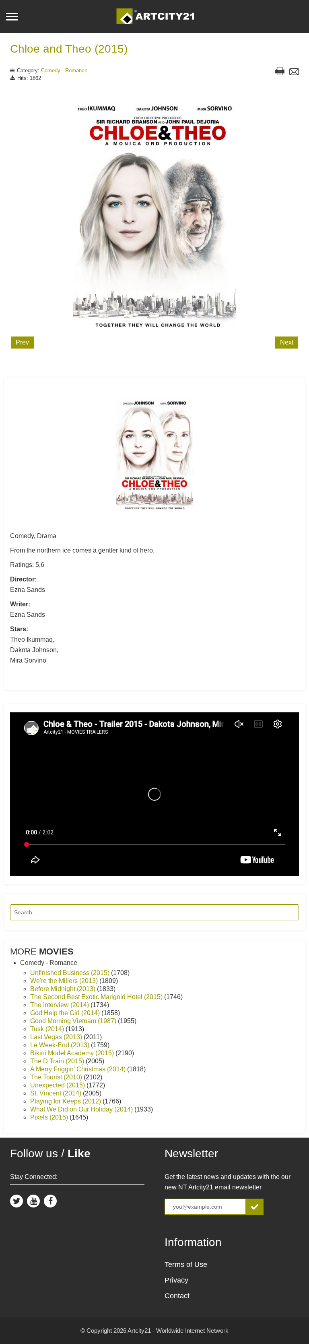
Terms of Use (186, 1264)
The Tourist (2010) (57, 1077)
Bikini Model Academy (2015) (72, 1053)
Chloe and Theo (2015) (69, 49)
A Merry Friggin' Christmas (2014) (78, 1069)
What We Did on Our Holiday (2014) (82, 1109)
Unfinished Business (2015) (70, 972)
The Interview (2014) (60, 1004)
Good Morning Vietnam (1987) (74, 1021)
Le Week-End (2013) (60, 1045)
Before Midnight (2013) (63, 988)
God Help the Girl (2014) (65, 1013)
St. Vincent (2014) (56, 1093)
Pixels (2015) (50, 1117)
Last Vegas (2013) (57, 1037)
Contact (177, 1296)
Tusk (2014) (48, 1029)
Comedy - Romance (64, 70)
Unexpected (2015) (58, 1085)
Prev (22, 342)
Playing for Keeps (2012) (66, 1101)
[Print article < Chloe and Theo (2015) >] (279, 72)
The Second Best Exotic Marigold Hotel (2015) (97, 996)
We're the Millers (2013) (64, 980)
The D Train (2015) (58, 1061)
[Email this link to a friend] (294, 72)
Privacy (176, 1280)
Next (286, 342)
